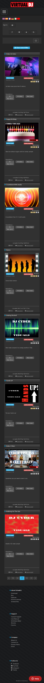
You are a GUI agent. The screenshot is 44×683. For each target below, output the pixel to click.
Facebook (15, 664)
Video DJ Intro (11, 54)
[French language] (9, 18)
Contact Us (14, 642)
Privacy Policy (15, 644)
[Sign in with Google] (33, 32)
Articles (13, 623)
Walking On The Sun (13, 511)
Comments (20, 114)
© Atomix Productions (22, 681)
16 (17, 578)
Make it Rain (10, 446)
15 (13, 578)
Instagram (15, 668)
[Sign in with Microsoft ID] (19, 32)
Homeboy (36, 79)
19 (31, 578)
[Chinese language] (18, 18)
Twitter (14, 670)
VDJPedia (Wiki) (16, 621)
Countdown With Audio (14, 185)
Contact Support (16, 617)
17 (22, 578)
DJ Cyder (36, 145)
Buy (12, 595)
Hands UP (9, 381)
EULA (13, 646)
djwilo (37, 273)
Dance (8, 250)
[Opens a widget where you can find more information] (35, 679)
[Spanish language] (6, 18)
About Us (14, 640)
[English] (3, 18)
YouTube (15, 666)
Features (13, 597)
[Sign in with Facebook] (12, 32)
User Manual (15, 619)
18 (26, 578)
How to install (29, 114)
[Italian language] (15, 18)
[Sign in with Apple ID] (26, 32)
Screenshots (15, 601)
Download (14, 593)
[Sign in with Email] (12, 25)
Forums (13, 625)
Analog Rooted (11, 315)
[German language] (12, 18)
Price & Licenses (16, 599)
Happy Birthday (11, 119)
